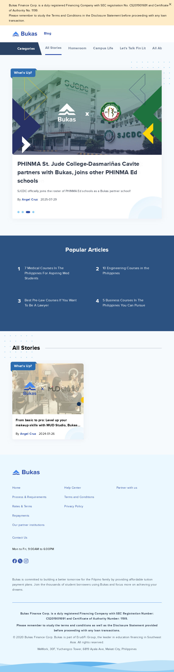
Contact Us (20, 537)
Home (16, 488)
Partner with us (126, 488)
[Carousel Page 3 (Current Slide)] (28, 212)
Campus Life (103, 48)
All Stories (53, 48)
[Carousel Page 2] (23, 212)
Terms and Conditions (79, 497)
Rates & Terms (22, 506)
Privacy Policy (73, 506)
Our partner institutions (28, 525)
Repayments (20, 515)
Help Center (72, 488)
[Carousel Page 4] (33, 212)
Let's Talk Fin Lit (133, 48)
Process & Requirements (29, 497)
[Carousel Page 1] (18, 212)
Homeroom (77, 48)
